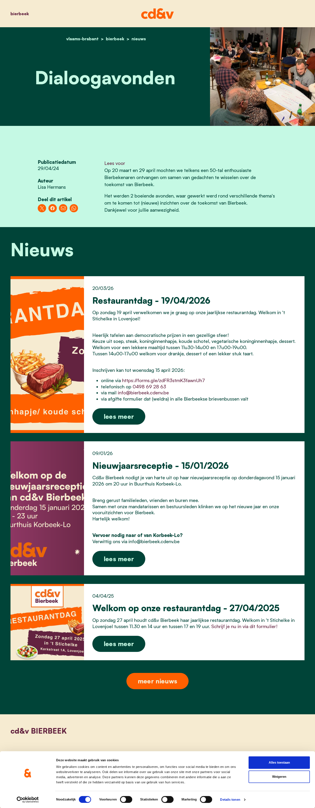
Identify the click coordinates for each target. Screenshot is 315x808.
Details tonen (230, 799)
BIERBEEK (19, 13)
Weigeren (279, 776)
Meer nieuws (157, 681)
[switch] (126, 799)
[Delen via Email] (63, 208)
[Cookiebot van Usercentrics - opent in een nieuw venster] (27, 799)
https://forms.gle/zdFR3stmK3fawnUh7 (163, 380)
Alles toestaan (279, 762)
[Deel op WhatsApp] (74, 208)
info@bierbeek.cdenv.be (143, 392)
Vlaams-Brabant (82, 38)
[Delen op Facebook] (52, 208)
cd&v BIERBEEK (38, 730)
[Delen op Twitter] (42, 208)
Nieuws (139, 38)
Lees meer (119, 416)
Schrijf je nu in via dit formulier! (244, 626)
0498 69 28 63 (149, 386)
